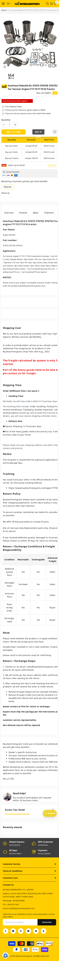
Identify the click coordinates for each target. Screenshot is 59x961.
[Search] (47, 3)
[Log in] (51, 3)
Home (3, 10)
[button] (39, 132)
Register (8, 186)
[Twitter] (43, 931)
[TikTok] (28, 931)
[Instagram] (13, 931)
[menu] (3, 3)
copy (55, 93)
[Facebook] (5, 931)
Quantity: (6, 119)
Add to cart (13, 131)
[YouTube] (36, 931)
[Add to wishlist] (55, 132)
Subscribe (46, 922)
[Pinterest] (20, 931)
